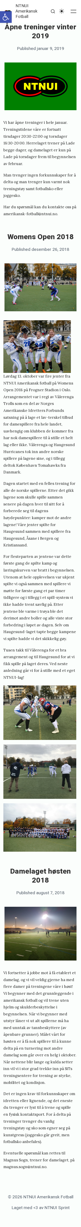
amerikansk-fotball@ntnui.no (30, 213)
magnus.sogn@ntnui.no (24, 1166)
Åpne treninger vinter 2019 (40, 31)
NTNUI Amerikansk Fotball (26, 11)
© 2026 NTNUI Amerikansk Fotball (40, 1197)
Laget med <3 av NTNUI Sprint (41, 1208)
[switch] (61, 11)
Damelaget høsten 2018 (40, 875)
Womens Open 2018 (40, 237)
